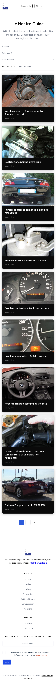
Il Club (28, 579)
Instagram (28, 628)
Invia (7, 662)
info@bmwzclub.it (38, 562)
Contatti (28, 609)
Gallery (28, 589)
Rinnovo (39, 6)
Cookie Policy (28, 678)
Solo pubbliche (8, 66)
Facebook (28, 623)
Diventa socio (26, 6)
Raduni (28, 584)
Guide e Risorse (28, 599)
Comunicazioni (28, 604)
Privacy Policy (47, 675)
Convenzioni (28, 594)
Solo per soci (25, 66)
